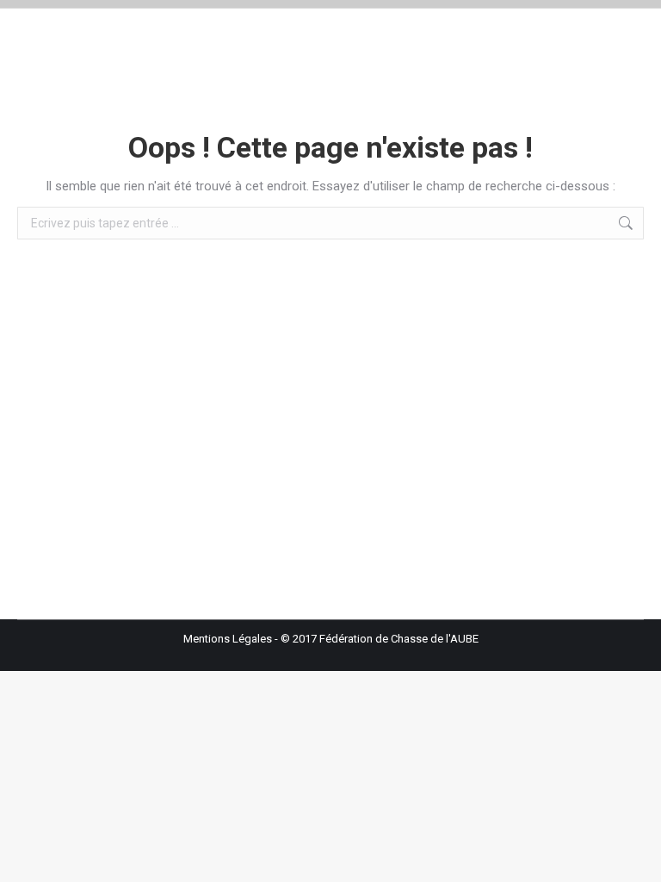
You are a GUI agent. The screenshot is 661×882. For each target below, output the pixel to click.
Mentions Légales (227, 638)
